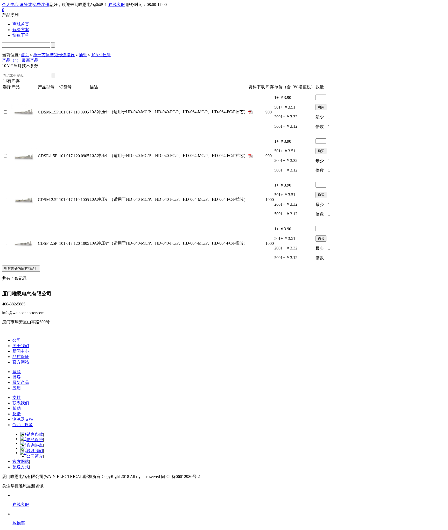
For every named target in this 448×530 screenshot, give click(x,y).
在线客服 (116, 4)
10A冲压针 (101, 55)
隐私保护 (34, 440)
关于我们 (20, 345)
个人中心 (10, 4)
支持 (16, 397)
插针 (83, 55)
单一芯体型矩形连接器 (54, 55)
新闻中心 (20, 351)
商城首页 (20, 24)
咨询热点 (34, 445)
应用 (16, 388)
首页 (25, 55)
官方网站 (20, 362)
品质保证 (20, 356)
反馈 (16, 414)
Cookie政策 (22, 424)
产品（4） (11, 60)
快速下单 (20, 35)
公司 (16, 340)
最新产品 (30, 60)
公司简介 (34, 456)
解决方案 (20, 29)
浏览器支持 (22, 419)
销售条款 (34, 434)
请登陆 (25, 4)
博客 (16, 377)
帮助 (16, 408)
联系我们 (20, 403)
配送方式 (20, 467)
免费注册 (41, 4)
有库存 (13, 81)
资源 (16, 371)
